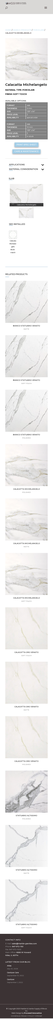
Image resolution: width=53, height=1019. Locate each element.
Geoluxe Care (13, 972)
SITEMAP (38, 1016)
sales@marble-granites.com (24, 944)
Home (8, 30)
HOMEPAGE (15, 1016)
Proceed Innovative (33, 1013)
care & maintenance (26, 151)
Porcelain (38, 30)
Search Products (22, 30)
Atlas (9, 966)
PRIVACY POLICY (28, 1016)
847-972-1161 (17, 946)
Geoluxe (10, 979)
